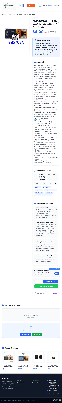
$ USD (40, 6)
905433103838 (53, 390)
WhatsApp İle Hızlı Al (47, 286)
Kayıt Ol (50, 5)
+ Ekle (56, 273)
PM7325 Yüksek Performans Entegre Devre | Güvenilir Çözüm (8, 365)
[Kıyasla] (55, 5)
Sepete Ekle (51, 281)
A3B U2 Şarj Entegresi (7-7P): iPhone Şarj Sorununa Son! (37, 365)
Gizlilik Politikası (36, 382)
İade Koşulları (35, 380)
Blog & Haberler (21, 382)
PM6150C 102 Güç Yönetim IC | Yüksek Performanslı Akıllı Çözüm (23, 365)
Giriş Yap (45, 5)
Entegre (10, 14)
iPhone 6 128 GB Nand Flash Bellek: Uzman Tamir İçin (53, 365)
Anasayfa (5, 14)
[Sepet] (58, 5)
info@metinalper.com (54, 393)
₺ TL (40, 4)
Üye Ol (38, 334)
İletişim (18, 385)
